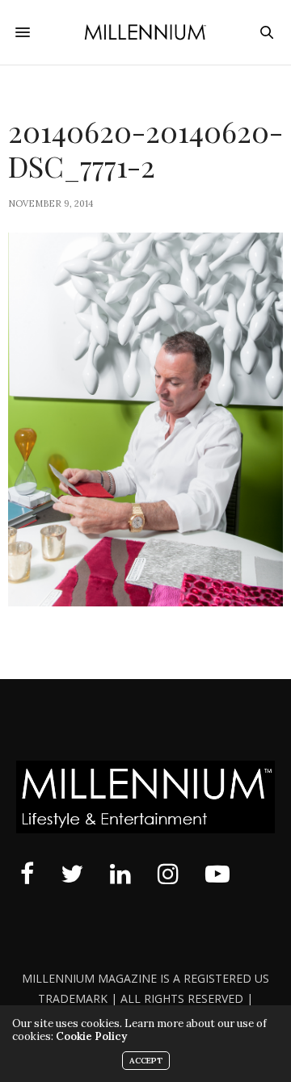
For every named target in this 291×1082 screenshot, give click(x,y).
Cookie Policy (91, 1036)
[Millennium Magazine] (146, 32)
